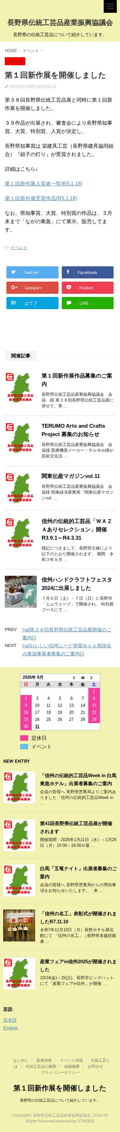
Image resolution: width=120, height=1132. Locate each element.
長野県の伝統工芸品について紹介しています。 (60, 1100)
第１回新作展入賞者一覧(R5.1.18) (43, 183)
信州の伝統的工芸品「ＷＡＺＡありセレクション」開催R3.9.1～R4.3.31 (77, 529)
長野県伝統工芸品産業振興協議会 (60, 22)
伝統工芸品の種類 (41, 1066)
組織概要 (72, 1066)
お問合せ (95, 1066)
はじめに (20, 1060)
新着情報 (44, 1060)
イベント (19, 247)
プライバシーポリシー (60, 1072)
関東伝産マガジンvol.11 (71, 476)
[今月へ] (83, 677)
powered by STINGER (75, 1121)
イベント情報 (71, 1060)
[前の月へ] (71, 677)
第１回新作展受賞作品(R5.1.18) (41, 198)
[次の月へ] (94, 677)
